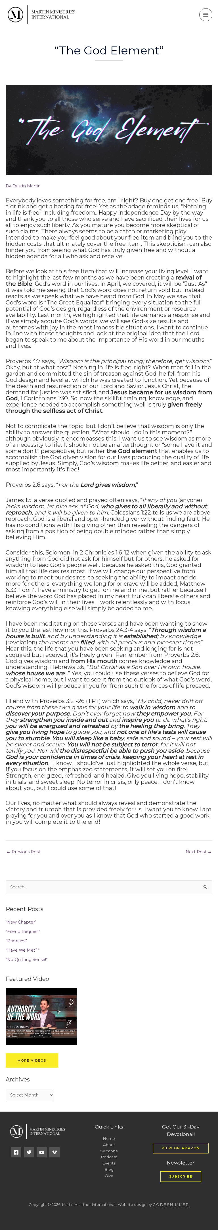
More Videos (32, 1060)
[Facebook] (16, 1152)
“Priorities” (16, 940)
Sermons (109, 1151)
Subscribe (180, 1176)
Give (109, 1175)
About (109, 1144)
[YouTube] (42, 1152)
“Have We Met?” (22, 950)
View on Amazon (181, 1148)
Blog (109, 1169)
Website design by (153, 1205)
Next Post (199, 851)
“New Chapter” (21, 922)
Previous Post (23, 851)
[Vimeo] (54, 1152)
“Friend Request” (23, 931)
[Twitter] (29, 1152)
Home (109, 1138)
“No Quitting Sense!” (27, 959)
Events (109, 1163)
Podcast (109, 1157)
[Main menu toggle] (205, 14)
